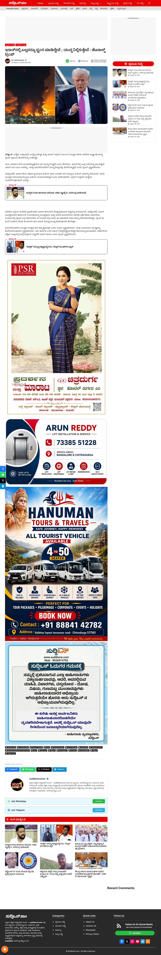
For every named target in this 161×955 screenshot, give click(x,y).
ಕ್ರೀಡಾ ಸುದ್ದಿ (127, 3)
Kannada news (12, 8)
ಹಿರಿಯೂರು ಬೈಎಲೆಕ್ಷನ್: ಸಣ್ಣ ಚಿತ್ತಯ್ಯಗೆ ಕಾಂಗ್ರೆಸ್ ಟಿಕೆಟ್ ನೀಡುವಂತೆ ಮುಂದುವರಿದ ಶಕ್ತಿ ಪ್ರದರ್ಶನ (91, 846)
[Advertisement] (56, 28)
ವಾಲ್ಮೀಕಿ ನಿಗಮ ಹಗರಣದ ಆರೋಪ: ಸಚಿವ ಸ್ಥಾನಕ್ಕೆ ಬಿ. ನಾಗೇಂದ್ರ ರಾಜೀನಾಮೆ (20, 845)
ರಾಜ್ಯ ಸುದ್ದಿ (94, 3)
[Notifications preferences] (4, 949)
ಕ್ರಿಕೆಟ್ (78, 8)
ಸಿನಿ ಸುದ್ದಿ (140, 3)
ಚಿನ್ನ (90, 8)
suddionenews (19, 60)
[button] (149, 3)
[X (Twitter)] (3, 480)
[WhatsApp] (3, 474)
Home (40, 3)
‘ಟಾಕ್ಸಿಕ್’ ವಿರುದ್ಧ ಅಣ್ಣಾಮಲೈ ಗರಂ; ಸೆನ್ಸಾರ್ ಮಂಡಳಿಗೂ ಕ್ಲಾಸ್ (55, 844)
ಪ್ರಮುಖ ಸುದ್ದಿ (53, 3)
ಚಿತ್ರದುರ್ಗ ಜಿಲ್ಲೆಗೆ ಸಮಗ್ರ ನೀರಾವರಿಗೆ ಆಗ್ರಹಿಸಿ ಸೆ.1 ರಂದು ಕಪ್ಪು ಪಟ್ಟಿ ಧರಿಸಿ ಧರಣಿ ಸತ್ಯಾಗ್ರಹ (56, 873)
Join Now (98, 801)
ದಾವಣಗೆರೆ (34, 8)
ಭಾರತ (84, 8)
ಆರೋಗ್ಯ (82, 3)
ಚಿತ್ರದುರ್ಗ (25, 8)
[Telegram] (3, 486)
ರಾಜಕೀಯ (54, 8)
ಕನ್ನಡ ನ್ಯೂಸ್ (121, 8)
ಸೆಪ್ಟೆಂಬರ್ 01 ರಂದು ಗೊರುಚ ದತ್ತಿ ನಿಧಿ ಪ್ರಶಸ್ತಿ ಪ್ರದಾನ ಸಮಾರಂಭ (19, 872)
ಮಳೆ (71, 8)
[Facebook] (3, 469)
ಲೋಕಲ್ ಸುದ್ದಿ (69, 3)
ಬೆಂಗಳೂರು (44, 8)
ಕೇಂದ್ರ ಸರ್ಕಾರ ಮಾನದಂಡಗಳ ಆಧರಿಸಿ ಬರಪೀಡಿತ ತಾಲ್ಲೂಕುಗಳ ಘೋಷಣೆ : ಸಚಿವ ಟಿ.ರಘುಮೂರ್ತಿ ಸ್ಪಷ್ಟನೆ (90, 873)
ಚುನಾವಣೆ (64, 8)
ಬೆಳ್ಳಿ (96, 8)
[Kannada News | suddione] (17, 3)
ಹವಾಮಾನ (104, 8)
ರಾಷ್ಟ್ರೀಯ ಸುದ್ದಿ (112, 3)
